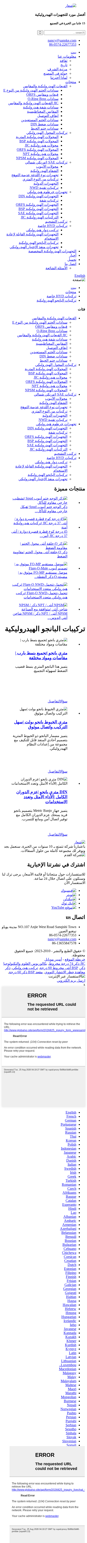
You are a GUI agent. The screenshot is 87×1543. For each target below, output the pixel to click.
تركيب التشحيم (56, 221)
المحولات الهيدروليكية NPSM (37, 158)
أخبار (72, 255)
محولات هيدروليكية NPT (40, 154)
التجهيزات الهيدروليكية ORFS (37, 204)
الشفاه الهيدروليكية (44, 171)
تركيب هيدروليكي (25, 968)
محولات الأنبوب (47, 166)
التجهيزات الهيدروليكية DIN (38, 196)
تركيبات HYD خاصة (52, 226)
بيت (73, 52)
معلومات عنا (67, 56)
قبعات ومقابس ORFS (42, 94)
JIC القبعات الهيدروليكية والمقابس (33, 103)
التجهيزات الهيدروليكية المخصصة (52, 251)
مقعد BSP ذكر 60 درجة (26, 972)
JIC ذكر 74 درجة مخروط (67, 963)
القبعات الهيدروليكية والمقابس (45, 86)
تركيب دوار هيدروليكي (42, 230)
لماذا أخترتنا (58, 78)
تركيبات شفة (48, 200)
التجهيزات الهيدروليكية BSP (38, 209)
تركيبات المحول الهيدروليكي (46, 133)
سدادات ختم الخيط (44, 128)
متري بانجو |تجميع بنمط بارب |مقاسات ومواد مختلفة (41, 655)
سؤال (63, 701)
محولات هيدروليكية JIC (41, 145)
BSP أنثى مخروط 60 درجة (59, 968)
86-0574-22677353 (62, 44)
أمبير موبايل (53, 959)
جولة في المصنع (55, 73)
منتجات (70, 82)
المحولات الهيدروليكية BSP (38, 141)
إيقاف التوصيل (47, 116)
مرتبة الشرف (57, 69)
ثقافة (63, 61)
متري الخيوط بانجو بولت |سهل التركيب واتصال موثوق (40, 724)
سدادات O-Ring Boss (43, 99)
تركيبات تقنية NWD (44, 188)
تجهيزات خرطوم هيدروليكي (47, 192)
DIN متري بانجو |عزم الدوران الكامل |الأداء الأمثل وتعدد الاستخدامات (41, 797)
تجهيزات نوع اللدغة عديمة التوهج (34, 175)
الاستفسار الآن (74, 883)
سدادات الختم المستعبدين (39, 120)
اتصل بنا (70, 264)
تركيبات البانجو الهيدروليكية (38, 243)
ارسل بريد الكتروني (71, 980)
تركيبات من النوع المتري (40, 179)
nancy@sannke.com (62, 40)
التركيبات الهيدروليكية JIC (39, 217)
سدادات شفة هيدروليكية (40, 107)
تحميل (71, 259)
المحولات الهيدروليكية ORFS (37, 149)
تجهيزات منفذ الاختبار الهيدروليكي (34, 247)
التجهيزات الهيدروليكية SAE (38, 213)
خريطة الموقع (75, 959)
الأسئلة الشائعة (56, 268)
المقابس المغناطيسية (42, 111)
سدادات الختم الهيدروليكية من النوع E (30, 90)
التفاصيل (54, 701)
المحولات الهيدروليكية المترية (37, 137)
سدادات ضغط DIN (44, 124)
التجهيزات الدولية (45, 183)
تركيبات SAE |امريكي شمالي (46, 162)
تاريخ (63, 65)
